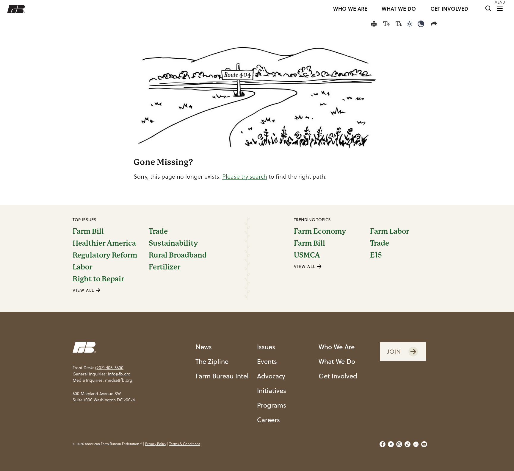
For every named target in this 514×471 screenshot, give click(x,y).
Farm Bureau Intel (222, 375)
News (203, 346)
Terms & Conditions (184, 443)
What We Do (337, 361)
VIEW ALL (84, 290)
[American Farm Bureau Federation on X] (391, 444)
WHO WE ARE (350, 9)
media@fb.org (118, 380)
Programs (271, 405)
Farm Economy (320, 231)
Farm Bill (88, 231)
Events (267, 361)
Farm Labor (389, 231)
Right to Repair (98, 279)
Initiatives (271, 390)
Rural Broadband (178, 255)
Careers (268, 419)
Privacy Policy (155, 443)
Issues (266, 346)
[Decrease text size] (399, 24)
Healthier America (104, 243)
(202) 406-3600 (109, 368)
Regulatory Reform (105, 255)
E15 (376, 255)
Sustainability (173, 243)
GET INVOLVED (449, 9)
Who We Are (337, 346)
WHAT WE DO (399, 9)
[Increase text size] (386, 24)
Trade (158, 231)
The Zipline (211, 361)
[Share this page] (435, 24)
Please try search (244, 176)
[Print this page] (374, 24)
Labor (82, 267)
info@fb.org (119, 374)
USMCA (307, 255)
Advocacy (271, 375)
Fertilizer (164, 267)
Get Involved (338, 375)
